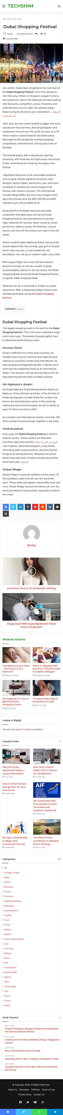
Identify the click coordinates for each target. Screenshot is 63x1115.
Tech (6, 981)
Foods (7, 925)
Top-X (7, 996)
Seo (6, 962)
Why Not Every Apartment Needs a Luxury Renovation (13, 770)
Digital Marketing (12, 901)
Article (7, 882)
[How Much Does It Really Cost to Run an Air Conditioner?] (47, 756)
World (7, 1005)
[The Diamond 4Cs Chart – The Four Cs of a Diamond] (16, 655)
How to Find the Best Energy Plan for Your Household (14, 787)
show (20, 309)
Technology (10, 986)
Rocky (10, 34)
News (7, 958)
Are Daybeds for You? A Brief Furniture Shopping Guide (15, 701)
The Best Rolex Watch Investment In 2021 (45, 700)
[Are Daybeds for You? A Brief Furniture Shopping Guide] (16, 688)
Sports (7, 977)
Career (7, 891)
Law (6, 944)
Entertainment (11, 910)
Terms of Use (48, 1089)
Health (7, 934)
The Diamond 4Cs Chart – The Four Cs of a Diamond (16, 668)
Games (7, 929)
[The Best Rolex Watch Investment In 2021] (47, 688)
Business (8, 887)
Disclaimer (24, 1089)
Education (9, 906)
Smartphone (10, 967)
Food (6, 920)
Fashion (8, 915)
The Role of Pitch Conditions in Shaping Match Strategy (46, 840)
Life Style (17, 19)
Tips (6, 991)
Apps (6, 877)
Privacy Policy (25, 1094)
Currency (8, 896)
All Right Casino (12, 872)
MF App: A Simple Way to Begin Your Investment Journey (14, 840)
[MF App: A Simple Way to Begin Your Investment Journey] (16, 827)
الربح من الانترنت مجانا (46, 441)
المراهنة (25, 461)
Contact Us (39, 1094)
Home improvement (14, 939)
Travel (7, 1000)
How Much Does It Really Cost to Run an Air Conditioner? (45, 770)
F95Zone (35, 1089)
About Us (12, 1089)
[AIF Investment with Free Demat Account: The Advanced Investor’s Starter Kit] (47, 790)
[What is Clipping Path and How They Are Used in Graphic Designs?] (47, 655)
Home (8, 19)
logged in (19, 729)
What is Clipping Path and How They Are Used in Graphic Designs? (46, 668)
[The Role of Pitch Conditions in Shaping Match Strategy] (47, 827)
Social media (10, 972)
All (5, 868)
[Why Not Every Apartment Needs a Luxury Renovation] (16, 756)
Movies (7, 953)
